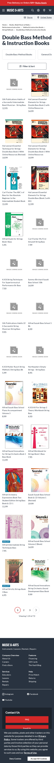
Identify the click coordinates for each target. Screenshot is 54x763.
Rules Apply (41, 3)
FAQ (27, 719)
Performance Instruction (11, 27)
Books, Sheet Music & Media (19, 25)
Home (4, 25)
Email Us (27, 728)
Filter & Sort (29, 66)
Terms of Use (30, 752)
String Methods (7, 30)
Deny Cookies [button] (15, 758)
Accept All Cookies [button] (39, 758)
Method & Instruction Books (33, 27)
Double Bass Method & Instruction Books (31, 30)
